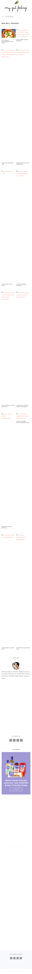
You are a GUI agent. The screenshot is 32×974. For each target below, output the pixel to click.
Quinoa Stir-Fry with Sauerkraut (22, 163)
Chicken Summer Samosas (21, 285)
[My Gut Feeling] (16, 12)
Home (3, 16)
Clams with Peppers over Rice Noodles (22, 406)
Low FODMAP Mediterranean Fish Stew (8, 41)
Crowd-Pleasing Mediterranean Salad (22, 422)
